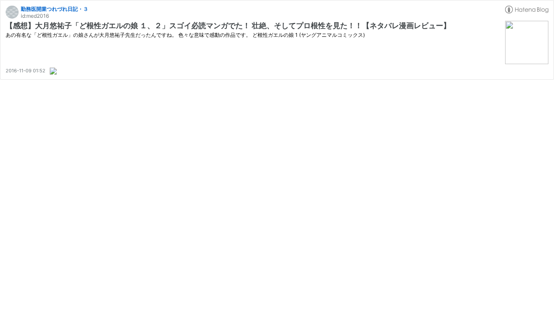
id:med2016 (35, 16)
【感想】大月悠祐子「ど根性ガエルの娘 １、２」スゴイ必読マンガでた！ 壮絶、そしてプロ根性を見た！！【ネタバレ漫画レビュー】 (228, 25)
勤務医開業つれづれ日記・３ (54, 9)
